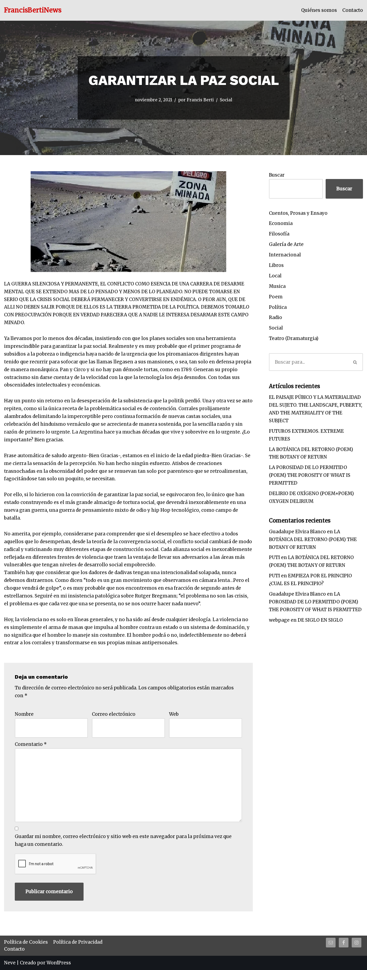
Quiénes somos (319, 10)
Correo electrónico (113, 714)
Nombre (24, 714)
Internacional (285, 255)
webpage (279, 620)
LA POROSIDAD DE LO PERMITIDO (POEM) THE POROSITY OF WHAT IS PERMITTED (309, 475)
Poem (276, 297)
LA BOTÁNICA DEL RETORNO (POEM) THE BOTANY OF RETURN (313, 539)
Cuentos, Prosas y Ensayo (298, 213)
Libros (276, 265)
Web (174, 714)
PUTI (274, 557)
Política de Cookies (26, 942)
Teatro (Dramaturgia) (293, 338)
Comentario (31, 744)
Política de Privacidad (77, 942)
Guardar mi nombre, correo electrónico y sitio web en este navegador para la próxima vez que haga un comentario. (123, 840)
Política (278, 307)
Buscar (277, 175)
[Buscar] (355, 362)
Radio (275, 317)
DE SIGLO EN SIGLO (320, 620)
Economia (281, 223)
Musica (277, 286)
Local (275, 276)
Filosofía (279, 234)
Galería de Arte (286, 244)
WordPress (58, 963)
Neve (10, 963)
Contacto (352, 10)
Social (226, 99)
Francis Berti (200, 99)
